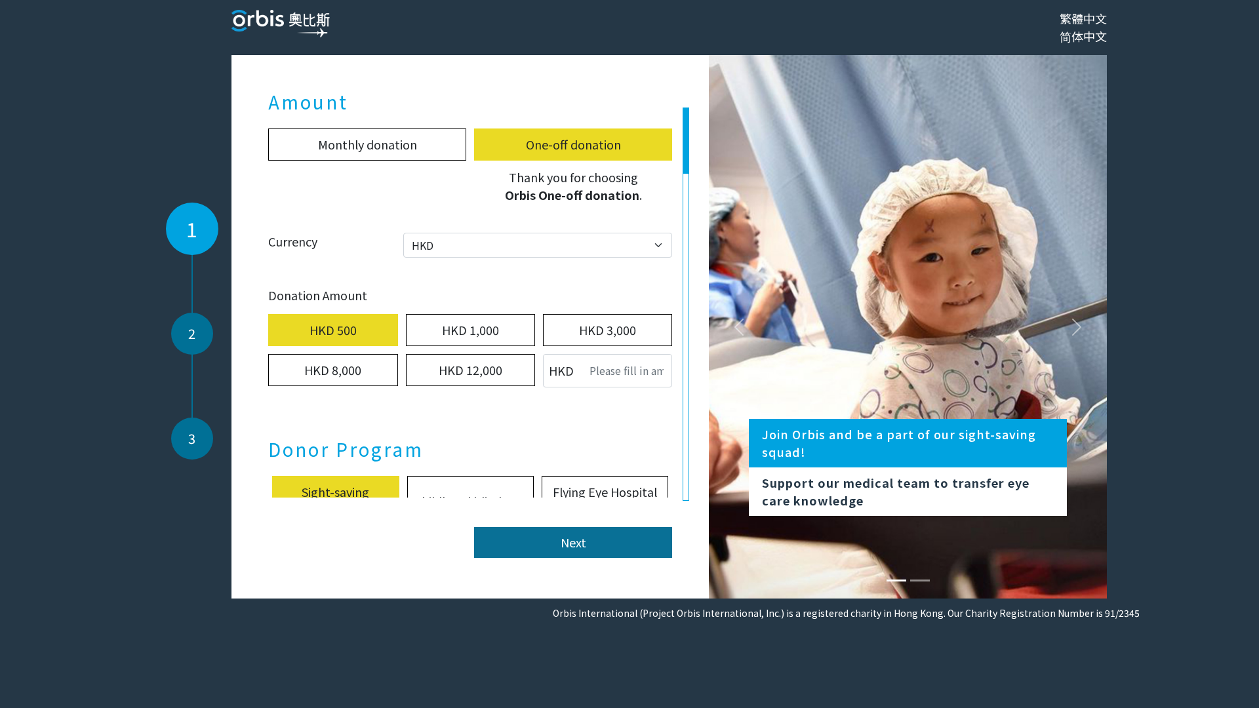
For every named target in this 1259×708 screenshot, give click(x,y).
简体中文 (1083, 36)
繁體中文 (1083, 18)
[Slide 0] (896, 580)
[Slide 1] (920, 580)
